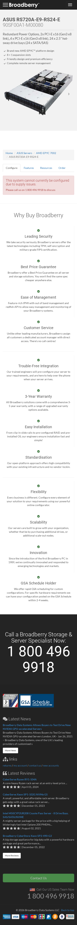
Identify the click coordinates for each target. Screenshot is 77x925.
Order (62, 167)
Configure (11, 167)
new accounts (51, 765)
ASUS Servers (24, 153)
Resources (46, 167)
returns (7, 765)
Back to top (67, 910)
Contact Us (38, 878)
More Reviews (12, 855)
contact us (35, 765)
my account (20, 765)
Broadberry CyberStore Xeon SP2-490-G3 (27, 835)
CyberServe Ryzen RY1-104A (20, 779)
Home (9, 153)
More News (10, 750)
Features (29, 167)
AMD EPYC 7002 (46, 153)
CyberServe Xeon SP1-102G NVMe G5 (25, 794)
